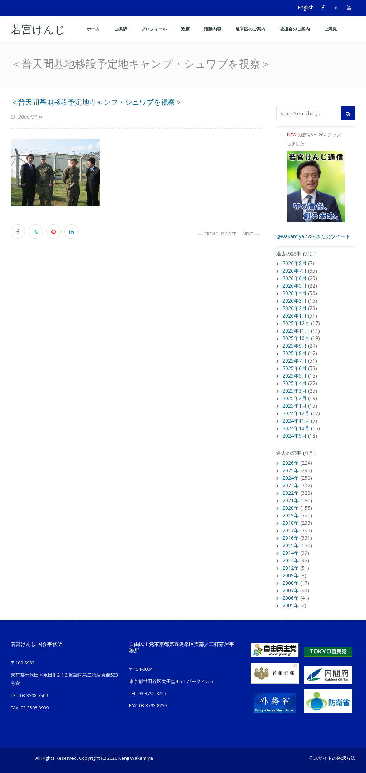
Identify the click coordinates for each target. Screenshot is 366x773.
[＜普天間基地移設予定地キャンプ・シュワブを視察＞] (136, 172)
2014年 (290, 552)
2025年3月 (294, 390)
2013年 (290, 560)
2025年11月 (296, 330)
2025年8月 (294, 353)
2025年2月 (294, 398)
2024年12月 (296, 413)
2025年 (290, 470)
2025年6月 (294, 368)
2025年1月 (294, 405)
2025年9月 (294, 345)
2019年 (290, 515)
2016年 (290, 537)
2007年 (290, 590)
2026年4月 (294, 293)
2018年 (290, 522)
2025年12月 (296, 323)
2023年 (290, 485)
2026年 (290, 462)
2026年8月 (294, 263)
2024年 (290, 477)
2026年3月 (294, 300)
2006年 (290, 597)
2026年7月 (294, 270)
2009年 (290, 575)
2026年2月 (294, 308)
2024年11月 (296, 420)
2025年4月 (294, 383)
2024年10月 (296, 428)
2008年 (290, 582)
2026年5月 (294, 285)
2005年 (290, 605)
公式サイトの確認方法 (332, 758)
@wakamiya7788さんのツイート (313, 236)
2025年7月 (294, 360)
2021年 (290, 500)
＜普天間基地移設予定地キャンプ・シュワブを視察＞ (96, 102)
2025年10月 (296, 338)
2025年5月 (294, 375)
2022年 (290, 492)
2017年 (290, 530)
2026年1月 (294, 315)
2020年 (290, 507)
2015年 (290, 545)
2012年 (290, 567)
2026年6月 (294, 278)
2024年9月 (294, 435)
